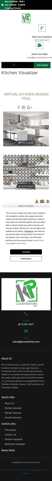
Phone (26, 320)
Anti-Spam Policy (20, 470)
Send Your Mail (39, 54)
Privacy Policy (7, 470)
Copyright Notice (35, 470)
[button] (13, 64)
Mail (26, 337)
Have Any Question (42, 37)
